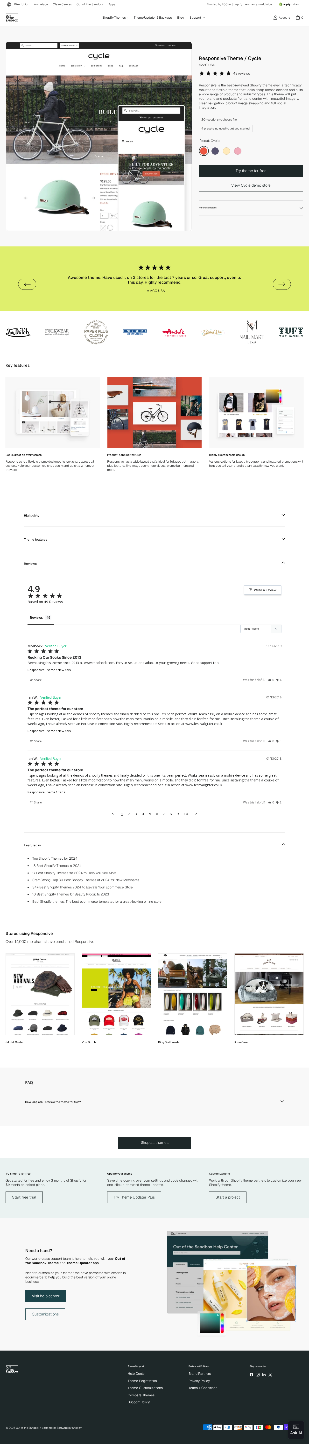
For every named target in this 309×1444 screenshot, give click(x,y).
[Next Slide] (282, 284)
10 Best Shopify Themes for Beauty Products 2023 (70, 894)
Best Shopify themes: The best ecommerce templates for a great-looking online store (97, 901)
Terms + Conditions (203, 1388)
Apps (111, 4)
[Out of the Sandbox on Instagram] (257, 1374)
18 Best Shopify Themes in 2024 (57, 865)
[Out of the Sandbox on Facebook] (251, 1374)
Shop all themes (155, 1142)
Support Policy (139, 1402)
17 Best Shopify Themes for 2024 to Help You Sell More (74, 873)
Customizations (45, 1314)
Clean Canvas (62, 4)
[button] (115, 18)
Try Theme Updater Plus (134, 1197)
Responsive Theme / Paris (46, 792)
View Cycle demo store (251, 185)
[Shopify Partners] (288, 4)
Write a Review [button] (265, 590)
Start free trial (24, 1197)
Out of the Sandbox (90, 4)
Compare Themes (141, 1395)
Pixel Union (21, 4)
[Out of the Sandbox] (12, 18)
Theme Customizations (145, 1388)
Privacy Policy (199, 1381)
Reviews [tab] (36, 617)
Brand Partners (200, 1373)
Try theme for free (251, 170)
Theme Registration (142, 1381)
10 (186, 813)
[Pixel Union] (9, 4)
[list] (99, 136)
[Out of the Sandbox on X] (270, 1374)
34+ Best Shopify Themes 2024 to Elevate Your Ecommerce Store (82, 887)
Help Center (137, 1373)
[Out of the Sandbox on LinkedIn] (264, 1374)
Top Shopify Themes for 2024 (54, 858)
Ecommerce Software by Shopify (62, 1427)
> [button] (196, 813)
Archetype (41, 4)
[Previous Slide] (27, 284)
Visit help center (45, 1296)
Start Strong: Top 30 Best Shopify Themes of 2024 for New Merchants (85, 880)
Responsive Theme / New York (49, 670)
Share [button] (37, 680)
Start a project (228, 1197)
